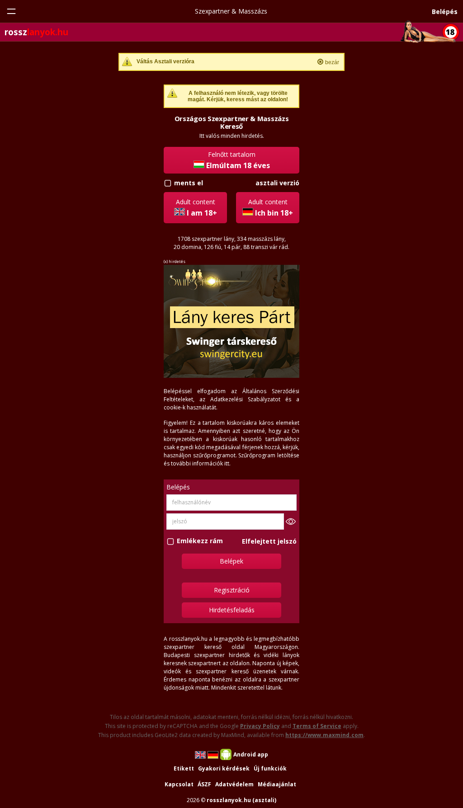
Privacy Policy (260, 726)
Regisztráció (232, 590)
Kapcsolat (179, 784)
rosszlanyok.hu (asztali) (241, 800)
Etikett (184, 768)
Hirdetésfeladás (232, 610)
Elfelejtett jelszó (269, 541)
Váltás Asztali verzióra (165, 61)
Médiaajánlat (277, 784)
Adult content (196, 207)
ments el (188, 183)
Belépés (445, 11)
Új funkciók (270, 768)
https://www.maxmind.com (324, 735)
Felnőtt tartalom (238, 160)
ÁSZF (204, 784)
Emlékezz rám (200, 541)
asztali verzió (277, 183)
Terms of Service (317, 726)
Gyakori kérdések (224, 768)
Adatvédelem (234, 784)
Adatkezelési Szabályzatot (245, 399)
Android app (250, 754)
